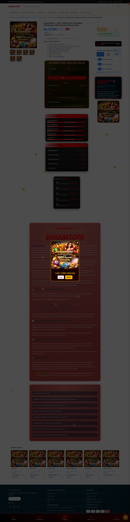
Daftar (69, 277)
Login (61, 277)
